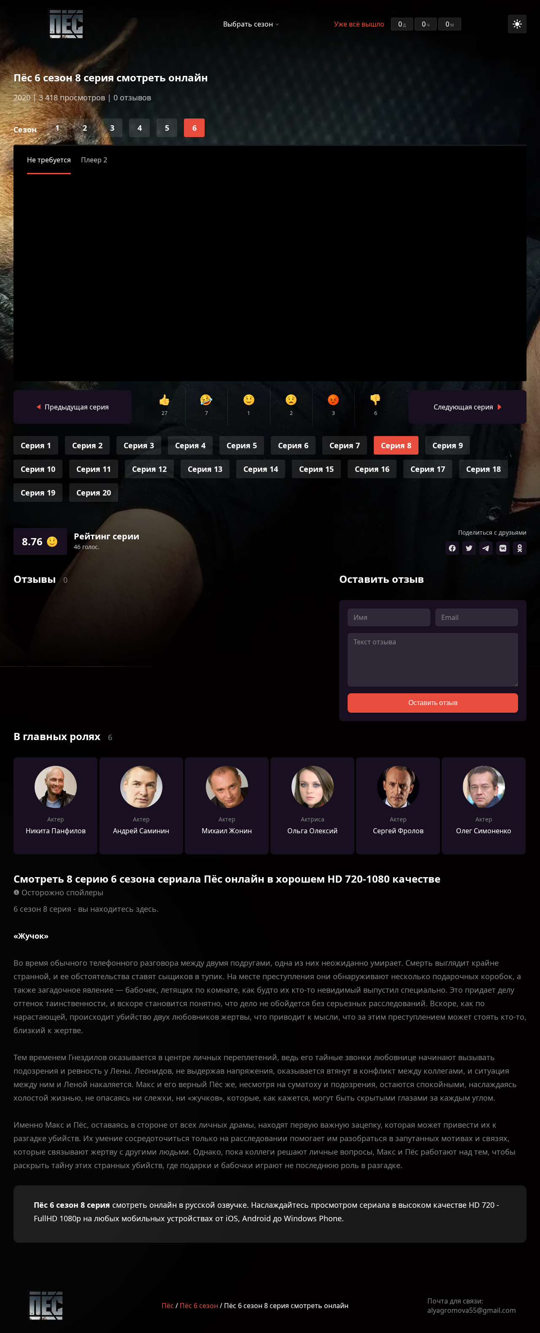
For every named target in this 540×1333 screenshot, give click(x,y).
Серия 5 (242, 445)
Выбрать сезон (248, 24)
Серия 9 (447, 445)
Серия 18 (483, 469)
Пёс (168, 1305)
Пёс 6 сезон (199, 1305)
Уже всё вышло (359, 24)
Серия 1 (36, 445)
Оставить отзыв (433, 702)
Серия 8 (396, 445)
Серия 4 (190, 445)
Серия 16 (372, 469)
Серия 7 (344, 445)
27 (164, 413)
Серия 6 (293, 445)
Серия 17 (427, 469)
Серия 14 (260, 469)
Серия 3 (139, 445)
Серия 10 (38, 469)
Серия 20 (93, 492)
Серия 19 (38, 492)
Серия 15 (316, 469)
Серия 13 (205, 469)
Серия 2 (87, 445)
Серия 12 (149, 469)
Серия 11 (93, 469)
